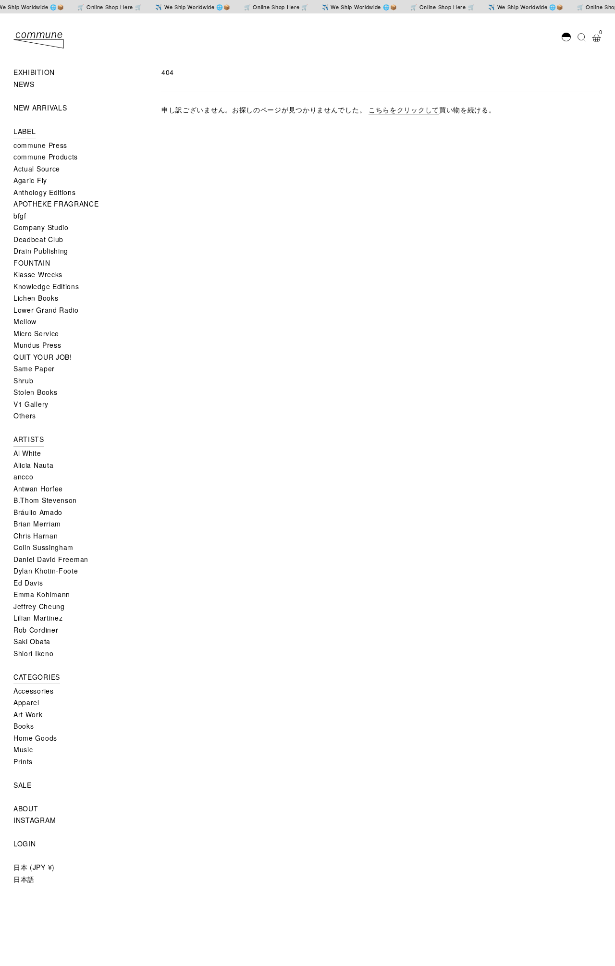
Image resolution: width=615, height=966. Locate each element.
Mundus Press (37, 345)
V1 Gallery (31, 404)
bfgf (19, 215)
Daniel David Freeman (50, 559)
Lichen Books (35, 298)
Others (24, 415)
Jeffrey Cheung (39, 606)
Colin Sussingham (43, 547)
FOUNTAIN (31, 263)
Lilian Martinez (38, 618)
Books (23, 726)
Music (23, 749)
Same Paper (34, 368)
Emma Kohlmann (41, 594)
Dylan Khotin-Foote (45, 570)
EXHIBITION (34, 72)
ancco (23, 476)
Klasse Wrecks (37, 274)
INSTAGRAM (34, 820)
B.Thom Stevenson (45, 500)
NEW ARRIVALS (40, 107)
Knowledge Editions (46, 286)
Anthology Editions (44, 192)
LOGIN (24, 843)
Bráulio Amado (37, 512)
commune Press (40, 145)
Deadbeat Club (38, 239)
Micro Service (36, 333)
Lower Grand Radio (46, 310)
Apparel (26, 702)
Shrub (23, 380)
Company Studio (41, 227)
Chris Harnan (35, 535)
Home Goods (35, 738)
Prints (23, 761)
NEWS (24, 84)
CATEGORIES (36, 677)
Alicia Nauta (33, 465)
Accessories (33, 691)
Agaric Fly (30, 180)
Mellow (25, 321)
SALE (22, 785)
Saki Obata (31, 641)
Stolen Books (35, 392)
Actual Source (36, 168)
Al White (27, 453)
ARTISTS (28, 439)
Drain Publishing (40, 251)
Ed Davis (28, 582)
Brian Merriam (37, 523)
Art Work (28, 714)
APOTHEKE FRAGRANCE (56, 203)
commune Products (45, 156)
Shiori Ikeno (33, 653)
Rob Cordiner (35, 630)
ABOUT (25, 808)
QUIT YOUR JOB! (42, 357)
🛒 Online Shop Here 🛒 (109, 7)
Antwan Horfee (38, 488)
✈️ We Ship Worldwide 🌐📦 (192, 7)
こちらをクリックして (404, 109)
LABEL (24, 131)
